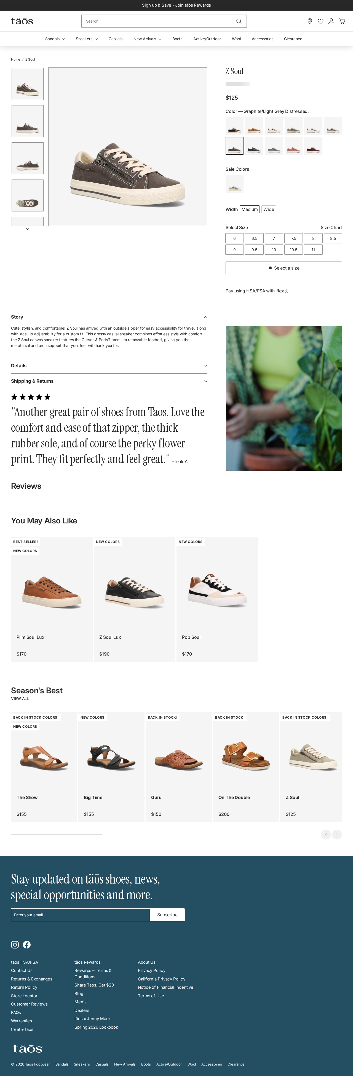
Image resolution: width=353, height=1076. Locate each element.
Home (15, 59)
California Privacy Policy (161, 979)
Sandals (52, 38)
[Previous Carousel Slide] (326, 834)
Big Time (93, 797)
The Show (27, 797)
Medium (250, 209)
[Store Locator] (310, 21)
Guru (156, 797)
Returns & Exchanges (31, 979)
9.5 (254, 249)
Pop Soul (191, 637)
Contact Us (22, 970)
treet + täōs (22, 1029)
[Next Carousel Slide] (337, 834)
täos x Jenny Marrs (92, 1018)
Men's (80, 1001)
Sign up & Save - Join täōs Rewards (176, 5)
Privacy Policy (151, 970)
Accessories (262, 38)
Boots (177, 38)
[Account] (331, 21)
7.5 (293, 238)
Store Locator (24, 995)
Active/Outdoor (207, 38)
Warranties (21, 1020)
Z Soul (292, 797)
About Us (147, 962)
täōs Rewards (87, 962)
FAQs (16, 1012)
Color (267, 111)
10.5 (293, 249)
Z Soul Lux (110, 637)
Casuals (115, 38)
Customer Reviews (29, 1004)
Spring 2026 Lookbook (96, 1027)
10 (274, 249)
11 (313, 249)
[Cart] (342, 21)
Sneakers (84, 38)
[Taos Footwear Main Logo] (22, 21)
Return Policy (24, 987)
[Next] (27, 227)
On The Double (234, 797)
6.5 (254, 238)
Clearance (293, 38)
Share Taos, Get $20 (94, 985)
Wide (268, 209)
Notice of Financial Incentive (165, 987)
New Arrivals (145, 38)
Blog (78, 993)
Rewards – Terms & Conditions (93, 973)
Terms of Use (151, 995)
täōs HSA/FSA (24, 962)
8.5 (333, 238)
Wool (236, 38)
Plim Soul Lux (30, 637)
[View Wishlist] (320, 21)
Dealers (81, 1010)
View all (20, 698)
